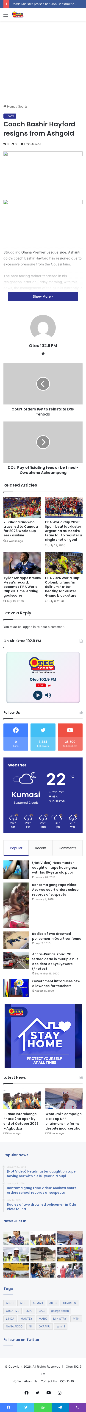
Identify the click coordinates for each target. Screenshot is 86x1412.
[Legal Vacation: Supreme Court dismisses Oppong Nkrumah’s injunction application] (70, 1270)
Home (11, 106)
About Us (31, 1381)
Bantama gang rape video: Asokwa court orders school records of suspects (56, 889)
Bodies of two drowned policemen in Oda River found (56, 936)
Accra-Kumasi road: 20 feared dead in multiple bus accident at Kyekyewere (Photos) (55, 961)
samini (61, 1326)
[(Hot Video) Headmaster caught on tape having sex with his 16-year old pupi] (16, 870)
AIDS (23, 1303)
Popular (16, 848)
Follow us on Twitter (21, 1339)
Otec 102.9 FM (43, 345)
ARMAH (38, 1303)
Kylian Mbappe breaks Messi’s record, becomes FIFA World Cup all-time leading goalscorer (22, 587)
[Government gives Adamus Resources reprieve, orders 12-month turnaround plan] (16, 1238)
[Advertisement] (43, 79)
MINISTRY (60, 1318)
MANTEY (26, 1318)
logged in (29, 627)
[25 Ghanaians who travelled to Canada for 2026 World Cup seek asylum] (22, 507)
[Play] (38, 695)
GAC (42, 1310)
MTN (76, 1318)
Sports (23, 106)
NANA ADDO (14, 1326)
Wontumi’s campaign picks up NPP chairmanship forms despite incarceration (64, 1121)
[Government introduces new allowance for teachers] (16, 988)
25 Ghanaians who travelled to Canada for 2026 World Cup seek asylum (20, 529)
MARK (43, 1318)
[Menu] (5, 16)
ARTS (53, 1303)
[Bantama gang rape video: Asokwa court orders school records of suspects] (16, 905)
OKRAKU (44, 1326)
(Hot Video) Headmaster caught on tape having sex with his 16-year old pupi (54, 867)
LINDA (10, 1318)
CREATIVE (12, 1310)
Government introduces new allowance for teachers (56, 983)
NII (30, 1326)
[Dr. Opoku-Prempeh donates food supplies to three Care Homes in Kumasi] (43, 1270)
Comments (67, 848)
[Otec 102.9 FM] (29, 14)
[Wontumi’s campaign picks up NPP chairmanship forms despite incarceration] (64, 1098)
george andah (60, 1310)
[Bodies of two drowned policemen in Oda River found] (16, 940)
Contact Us (49, 1381)
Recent (40, 848)
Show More (42, 296)
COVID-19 (67, 1381)
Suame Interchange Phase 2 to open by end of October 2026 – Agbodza (21, 1121)
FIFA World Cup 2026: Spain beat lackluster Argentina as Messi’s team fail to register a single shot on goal (63, 531)
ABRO (10, 1303)
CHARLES (69, 1303)
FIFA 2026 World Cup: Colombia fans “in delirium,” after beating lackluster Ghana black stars (62, 587)
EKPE (28, 1310)
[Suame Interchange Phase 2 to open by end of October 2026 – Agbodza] (22, 1098)
